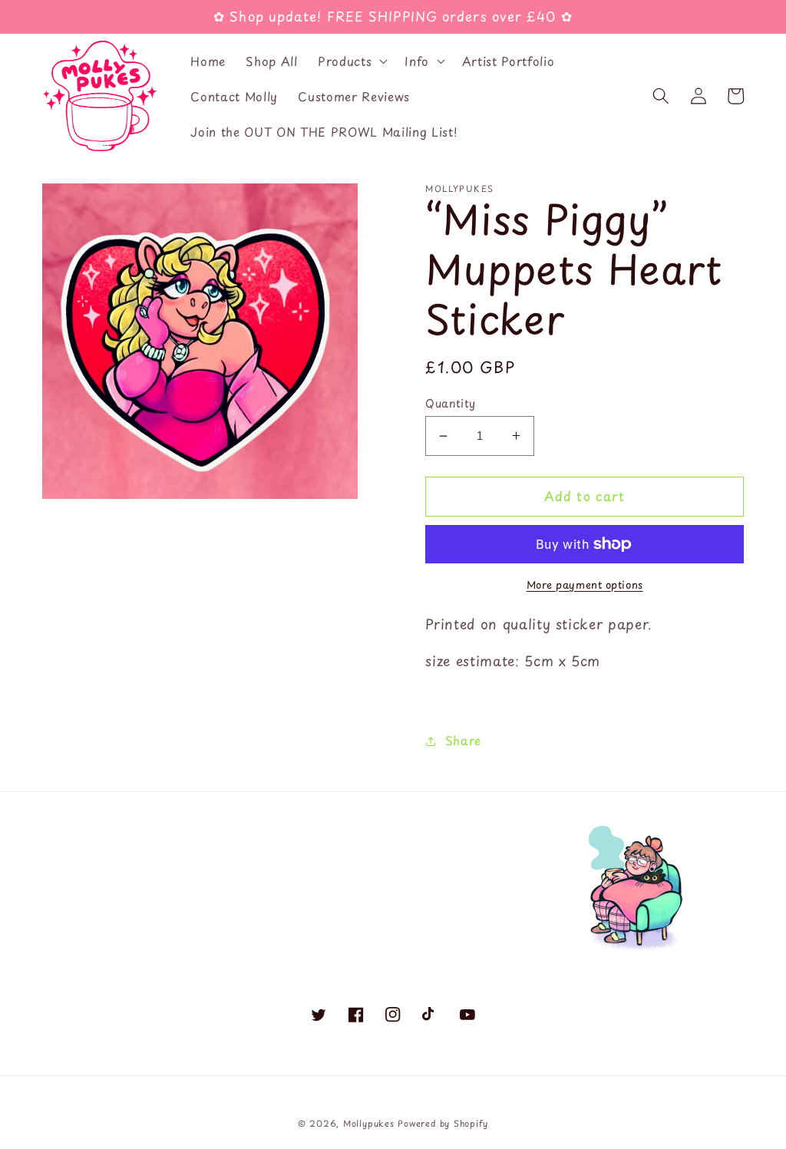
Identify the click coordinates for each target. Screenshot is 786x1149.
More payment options (585, 584)
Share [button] (463, 740)
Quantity (450, 403)
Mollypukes (369, 1123)
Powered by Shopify (443, 1123)
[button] (351, 61)
